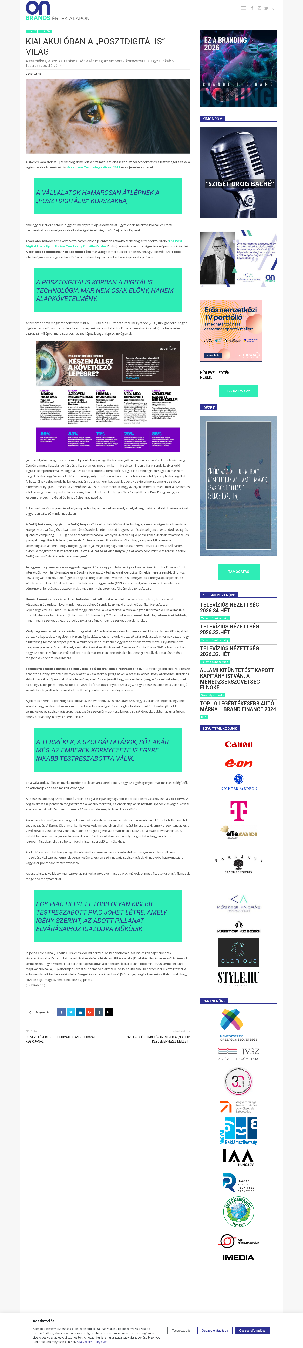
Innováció (31, 31)
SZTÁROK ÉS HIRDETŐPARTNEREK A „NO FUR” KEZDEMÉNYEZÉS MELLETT (158, 1039)
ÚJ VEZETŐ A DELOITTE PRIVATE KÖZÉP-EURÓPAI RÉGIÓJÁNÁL (60, 1039)
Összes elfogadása (252, 1330)
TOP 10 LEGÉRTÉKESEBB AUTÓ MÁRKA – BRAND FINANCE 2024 (238, 706)
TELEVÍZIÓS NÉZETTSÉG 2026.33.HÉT (229, 629)
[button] (274, 9)
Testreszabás (181, 1330)
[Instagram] (259, 8)
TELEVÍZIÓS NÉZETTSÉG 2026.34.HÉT (229, 608)
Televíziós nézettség (214, 618)
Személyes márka (212, 695)
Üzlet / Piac (45, 31)
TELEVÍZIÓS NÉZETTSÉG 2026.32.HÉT (229, 651)
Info (203, 717)
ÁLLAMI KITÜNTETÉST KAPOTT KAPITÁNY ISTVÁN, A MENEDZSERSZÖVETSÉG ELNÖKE (237, 679)
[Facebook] (252, 8)
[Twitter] (266, 8)
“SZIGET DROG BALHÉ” (240, 184)
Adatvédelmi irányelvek (92, 1342)
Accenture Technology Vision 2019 (93, 167)
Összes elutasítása (215, 1330)
